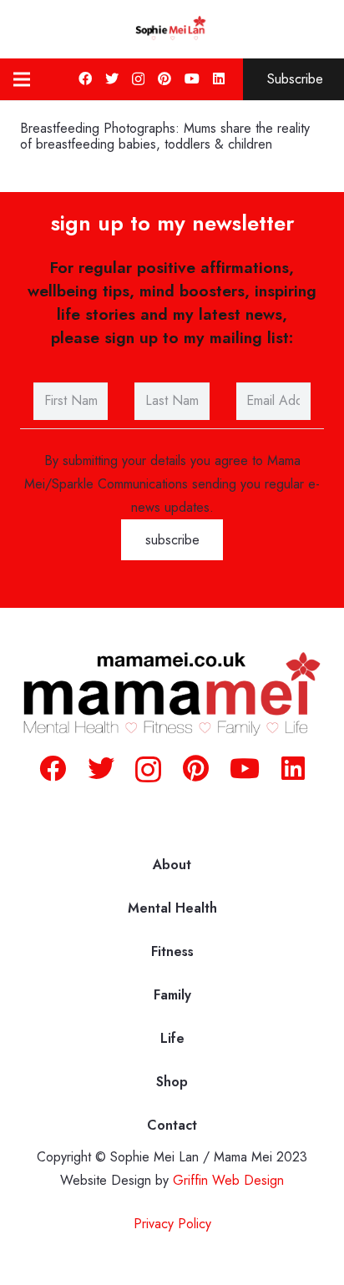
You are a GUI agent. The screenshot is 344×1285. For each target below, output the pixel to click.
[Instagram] (138, 79)
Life (172, 1038)
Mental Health (172, 908)
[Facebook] (85, 78)
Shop (172, 1081)
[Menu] (22, 79)
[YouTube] (192, 78)
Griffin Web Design (228, 1180)
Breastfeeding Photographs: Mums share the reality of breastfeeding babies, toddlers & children (165, 136)
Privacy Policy (172, 1223)
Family (172, 994)
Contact (172, 1125)
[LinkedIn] (219, 78)
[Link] (172, 29)
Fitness (172, 951)
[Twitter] (112, 78)
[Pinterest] (164, 78)
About (172, 864)
